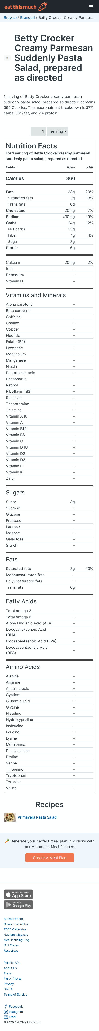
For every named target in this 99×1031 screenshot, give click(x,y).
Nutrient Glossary (16, 934)
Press (8, 973)
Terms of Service (15, 994)
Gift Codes (11, 945)
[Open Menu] (91, 6)
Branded (27, 17)
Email (12, 1017)
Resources (11, 950)
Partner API (11, 962)
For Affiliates (13, 978)
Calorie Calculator (16, 924)
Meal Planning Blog (17, 940)
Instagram (16, 1012)
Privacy (9, 984)
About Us (10, 968)
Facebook (16, 1006)
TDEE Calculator (15, 929)
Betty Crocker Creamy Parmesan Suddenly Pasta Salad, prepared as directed (54, 57)
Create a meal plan (49, 857)
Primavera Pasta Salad (37, 817)
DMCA (8, 989)
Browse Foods (14, 919)
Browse (10, 17)
